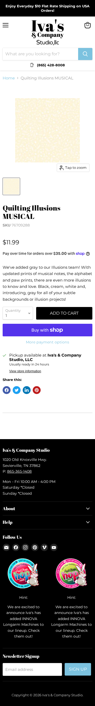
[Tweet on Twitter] (17, 390)
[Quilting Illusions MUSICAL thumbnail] (11, 186)
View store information (25, 371)
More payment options (47, 342)
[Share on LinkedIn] (27, 390)
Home (9, 78)
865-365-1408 (19, 471)
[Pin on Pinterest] (37, 390)
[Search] (85, 54)
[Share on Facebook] (7, 390)
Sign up (78, 669)
